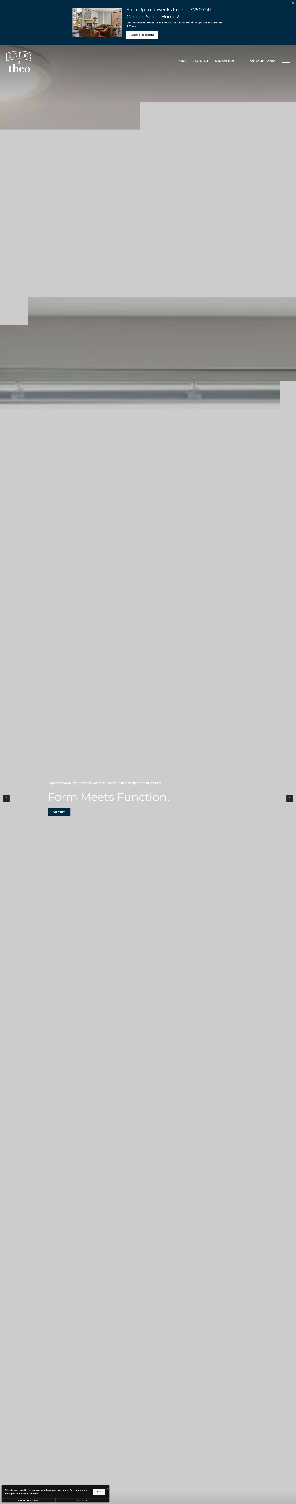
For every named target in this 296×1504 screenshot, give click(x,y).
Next (289, 798)
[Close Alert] (293, 4)
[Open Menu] (286, 61)
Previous (6, 798)
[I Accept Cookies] (107, 1489)
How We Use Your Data (28, 1500)
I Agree (99, 1492)
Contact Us (82, 1500)
